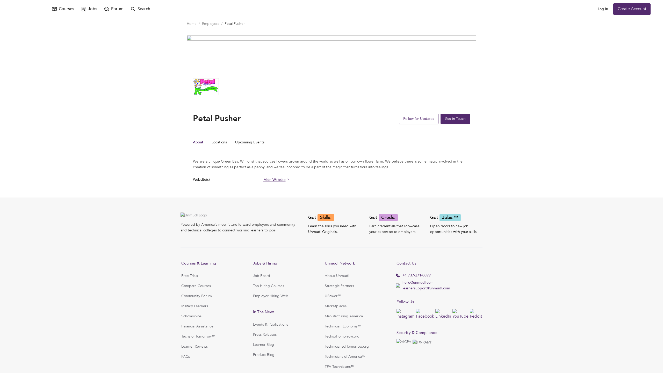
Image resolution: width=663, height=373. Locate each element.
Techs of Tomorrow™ (198, 336)
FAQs (185, 356)
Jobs (92, 9)
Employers (210, 23)
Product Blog (264, 354)
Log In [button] (603, 8)
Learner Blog (263, 344)
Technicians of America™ (345, 356)
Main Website (274, 179)
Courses (66, 9)
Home (192, 23)
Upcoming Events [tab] (249, 142)
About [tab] (198, 142)
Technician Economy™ (343, 326)
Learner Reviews (194, 346)
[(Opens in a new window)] (28, 9)
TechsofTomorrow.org (342, 336)
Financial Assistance (197, 326)
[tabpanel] (331, 171)
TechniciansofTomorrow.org (347, 346)
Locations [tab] (219, 142)
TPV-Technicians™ (339, 366)
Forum (117, 9)
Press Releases (265, 334)
